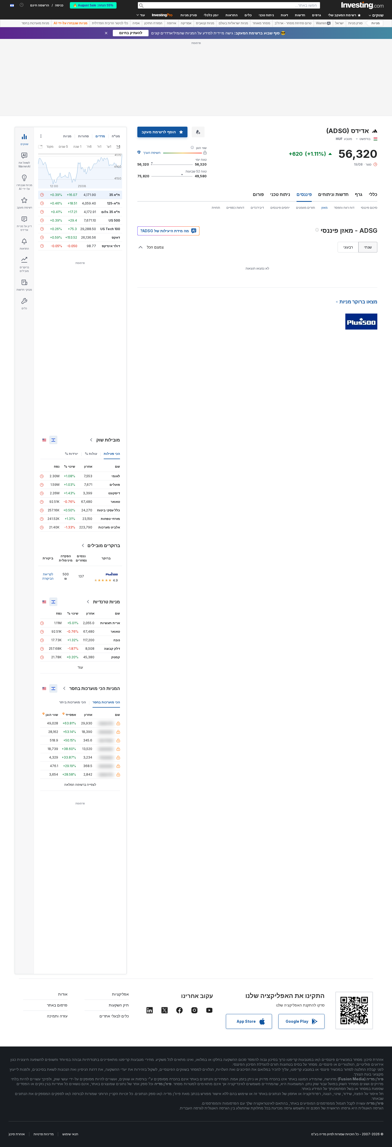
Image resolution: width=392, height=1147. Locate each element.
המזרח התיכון (153, 23)
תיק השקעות (119, 1005)
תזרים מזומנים (305, 208)
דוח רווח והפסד (344, 208)
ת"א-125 (113, 203)
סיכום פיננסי (369, 208)
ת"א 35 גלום (110, 212)
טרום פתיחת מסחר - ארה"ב (293, 23)
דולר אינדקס (111, 246)
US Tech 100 (110, 229)
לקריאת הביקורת (48, 576)
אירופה (171, 23)
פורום (258, 194)
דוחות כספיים (235, 208)
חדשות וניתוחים (333, 194)
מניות (375, 23)
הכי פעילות (112, 454)
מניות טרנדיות (106, 601)
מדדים (100, 136)
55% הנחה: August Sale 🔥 (93, 5)
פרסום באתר (57, 1005)
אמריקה (186, 23)
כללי (373, 194)
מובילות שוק (108, 440)
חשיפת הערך (152, 153)
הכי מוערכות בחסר (106, 702)
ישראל (339, 23)
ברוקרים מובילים (103, 545)
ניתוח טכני (280, 194)
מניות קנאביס (205, 23)
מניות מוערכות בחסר (35, 23)
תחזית (216, 208)
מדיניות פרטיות (44, 1134)
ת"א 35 (114, 195)
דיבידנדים (257, 208)
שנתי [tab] (368, 247)
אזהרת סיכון (17, 1134)
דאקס (116, 237)
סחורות (83, 136)
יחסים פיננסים (280, 208)
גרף (358, 194)
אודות (62, 994)
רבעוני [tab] (348, 247)
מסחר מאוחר (261, 23)
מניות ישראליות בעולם (233, 23)
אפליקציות (120, 994)
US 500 (114, 220)
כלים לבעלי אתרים (114, 1016)
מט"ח (116, 136)
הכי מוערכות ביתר (72, 702)
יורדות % (71, 454)
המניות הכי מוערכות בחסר (94, 688)
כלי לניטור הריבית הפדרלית (110, 23)
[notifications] (22, 4)
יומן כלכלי (211, 15)
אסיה (136, 23)
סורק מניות (189, 15)
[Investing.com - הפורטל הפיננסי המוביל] (362, 5)
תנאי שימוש (70, 1134)
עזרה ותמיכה (57, 1016)
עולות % (91, 454)
